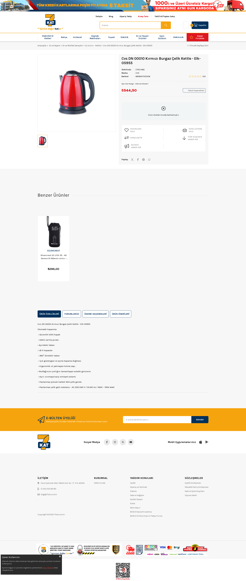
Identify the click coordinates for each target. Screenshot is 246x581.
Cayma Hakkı (191, 495)
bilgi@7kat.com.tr (49, 494)
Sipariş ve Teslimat (138, 487)
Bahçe (64, 37)
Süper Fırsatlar (200, 37)
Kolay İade (143, 16)
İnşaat (111, 37)
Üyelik (133, 483)
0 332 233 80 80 (48, 489)
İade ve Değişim (137, 495)
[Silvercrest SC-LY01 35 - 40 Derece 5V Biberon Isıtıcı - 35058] (53, 231)
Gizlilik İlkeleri (136, 499)
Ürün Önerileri (120, 314)
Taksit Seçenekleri (196, 90)
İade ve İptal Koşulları (195, 491)
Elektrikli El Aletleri (47, 37)
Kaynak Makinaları (95, 37)
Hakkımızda (99, 483)
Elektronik (178, 37)
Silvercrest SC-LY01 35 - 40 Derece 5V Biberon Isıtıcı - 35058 (54, 257)
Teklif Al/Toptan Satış (165, 16)
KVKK (132, 503)
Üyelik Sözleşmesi (193, 483)
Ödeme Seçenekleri (95, 314)
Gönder (200, 419)
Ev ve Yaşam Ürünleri (142, 37)
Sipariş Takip (126, 16)
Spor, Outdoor (162, 37)
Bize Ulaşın (135, 507)
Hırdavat (77, 37)
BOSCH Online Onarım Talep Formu (146, 516)
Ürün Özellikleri (49, 314)
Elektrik (124, 37)
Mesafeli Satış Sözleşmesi (196, 487)
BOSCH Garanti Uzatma (141, 512)
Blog (111, 16)
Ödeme (133, 491)
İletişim (99, 16)
